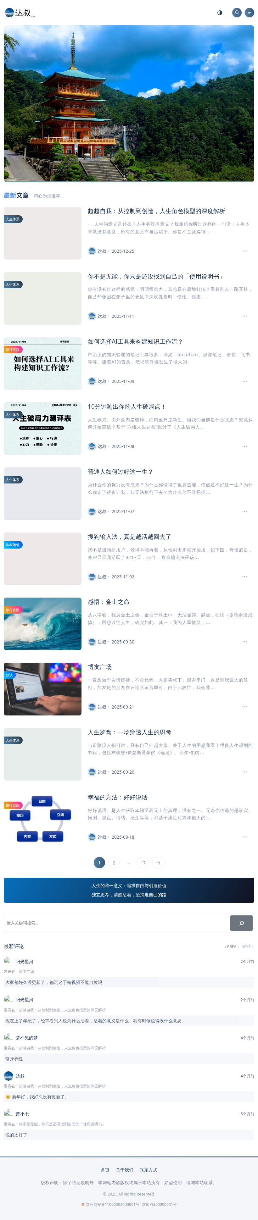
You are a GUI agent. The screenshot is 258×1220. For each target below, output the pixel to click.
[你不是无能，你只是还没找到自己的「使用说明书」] (242, 316)
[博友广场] (242, 707)
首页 (105, 1170)
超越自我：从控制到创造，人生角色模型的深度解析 (156, 211)
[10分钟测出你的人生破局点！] (242, 446)
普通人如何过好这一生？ (121, 471)
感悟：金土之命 (109, 601)
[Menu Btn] (249, 12)
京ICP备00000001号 (159, 1204)
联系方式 (148, 1170)
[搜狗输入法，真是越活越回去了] (242, 577)
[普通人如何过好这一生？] (242, 511)
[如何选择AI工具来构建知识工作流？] (242, 381)
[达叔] (20, 12)
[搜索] (241, 923)
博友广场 (100, 666)
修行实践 (13, 349)
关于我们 (124, 1170)
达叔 (102, 251)
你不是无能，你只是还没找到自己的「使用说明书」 (156, 276)
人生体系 (13, 219)
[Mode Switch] (220, 13)
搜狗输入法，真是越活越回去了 (129, 536)
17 (143, 863)
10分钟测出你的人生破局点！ (127, 406)
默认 (9, 674)
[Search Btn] (237, 12)
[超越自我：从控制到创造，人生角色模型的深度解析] (242, 251)
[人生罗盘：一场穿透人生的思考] (242, 772)
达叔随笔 (13, 544)
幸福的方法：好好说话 (118, 797)
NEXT (246, 947)
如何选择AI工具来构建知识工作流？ (135, 341)
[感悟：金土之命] (242, 642)
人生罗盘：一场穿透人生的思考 (129, 732)
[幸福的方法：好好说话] (242, 837)
